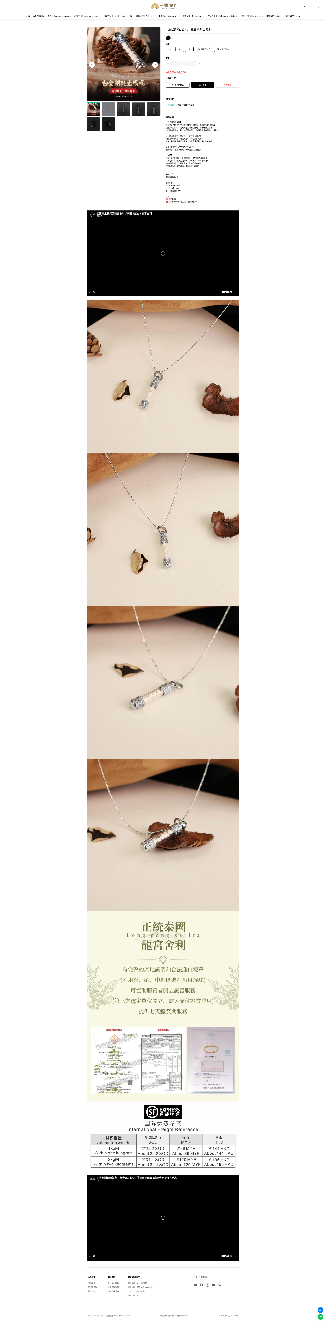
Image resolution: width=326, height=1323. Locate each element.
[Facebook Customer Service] (320, 1310)
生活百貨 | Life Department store (222, 16)
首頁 (28, 16)
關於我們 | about (273, 16)
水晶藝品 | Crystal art (168, 16)
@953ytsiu (140, 1291)
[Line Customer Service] (320, 1317)
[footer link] (195, 1285)
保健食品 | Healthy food (114, 16)
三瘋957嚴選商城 (201, 1277)
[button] (318, 6)
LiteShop (234, 1315)
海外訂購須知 (39, 16)
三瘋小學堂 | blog (292, 16)
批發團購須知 (113, 1287)
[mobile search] (305, 6)
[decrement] (168, 63)
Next (155, 65)
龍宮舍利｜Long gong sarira (86, 16)
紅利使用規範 (113, 1283)
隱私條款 (91, 1283)
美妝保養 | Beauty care (192, 16)
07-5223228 (142, 1283)
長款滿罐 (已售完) (223, 49)
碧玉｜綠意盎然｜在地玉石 (141, 16)
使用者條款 (92, 1287)
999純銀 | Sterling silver (252, 16)
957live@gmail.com (145, 1287)
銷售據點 (91, 1291)
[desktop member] (311, 6)
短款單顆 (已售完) (204, 49)
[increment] (199, 63)
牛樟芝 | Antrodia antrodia (59, 16)
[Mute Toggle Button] (90, 292)
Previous (92, 65)
